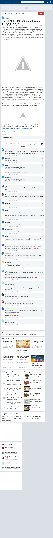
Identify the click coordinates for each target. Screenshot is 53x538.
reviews (14, 418)
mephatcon (7, 158)
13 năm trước (8, 155)
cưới (32, 418)
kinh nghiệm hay (11, 416)
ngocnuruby (7, 203)
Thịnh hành (8, 2)
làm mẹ (3, 416)
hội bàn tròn (27, 418)
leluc (6, 294)
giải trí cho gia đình (21, 416)
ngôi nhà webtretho (6, 420)
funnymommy (8, 177)
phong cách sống (37, 416)
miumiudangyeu (8, 229)
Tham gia (41, 13)
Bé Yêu (37, 125)
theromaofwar (8, 245)
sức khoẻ (29, 416)
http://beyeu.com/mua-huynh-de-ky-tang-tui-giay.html (16, 128)
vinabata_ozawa (8, 253)
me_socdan (7, 222)
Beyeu (6, 17)
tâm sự (8, 418)
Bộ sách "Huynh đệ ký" (21, 13)
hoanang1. (7, 194)
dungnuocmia (8, 262)
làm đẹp (4, 418)
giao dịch (37, 418)
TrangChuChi (8, 308)
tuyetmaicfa (7, 186)
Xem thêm (33, 153)
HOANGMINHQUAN (9, 301)
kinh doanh (19, 418)
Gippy (6, 149)
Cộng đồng (16, 2)
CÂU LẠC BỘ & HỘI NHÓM (9, 13)
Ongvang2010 (8, 283)
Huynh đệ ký (5, 26)
